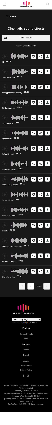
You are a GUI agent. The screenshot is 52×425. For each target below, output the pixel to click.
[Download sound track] (47, 56)
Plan (26, 338)
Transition (11, 16)
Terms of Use (26, 365)
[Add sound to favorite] (33, 56)
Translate (32, 323)
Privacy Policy (26, 370)
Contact (26, 350)
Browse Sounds (26, 334)
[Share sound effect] (40, 56)
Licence (26, 361)
